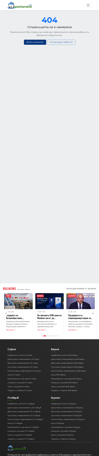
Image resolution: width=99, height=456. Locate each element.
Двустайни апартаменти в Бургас (66, 411)
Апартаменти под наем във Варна (66, 379)
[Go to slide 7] (55, 335)
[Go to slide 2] (44, 335)
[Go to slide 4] (49, 335)
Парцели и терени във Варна (64, 390)
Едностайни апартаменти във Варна (67, 359)
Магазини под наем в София (19, 383)
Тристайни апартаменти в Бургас (66, 415)
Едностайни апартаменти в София (23, 359)
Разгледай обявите (62, 42)
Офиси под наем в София (18, 386)
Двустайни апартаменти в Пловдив (23, 411)
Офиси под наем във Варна (63, 386)
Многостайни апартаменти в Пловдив (25, 419)
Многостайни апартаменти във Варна (68, 371)
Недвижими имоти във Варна (64, 355)
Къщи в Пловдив (14, 423)
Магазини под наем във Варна (64, 383)
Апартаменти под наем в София (21, 379)
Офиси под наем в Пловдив (19, 435)
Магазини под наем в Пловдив (20, 431)
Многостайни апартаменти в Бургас (68, 419)
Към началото (36, 42)
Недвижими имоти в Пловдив (20, 404)
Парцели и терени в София (19, 390)
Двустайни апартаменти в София (22, 363)
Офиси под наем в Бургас (62, 435)
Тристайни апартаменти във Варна (67, 367)
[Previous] (6, 313)
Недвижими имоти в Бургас (63, 404)
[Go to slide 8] (57, 335)
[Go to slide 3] (47, 335)
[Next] (93, 313)
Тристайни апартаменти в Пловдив (23, 415)
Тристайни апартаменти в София (22, 367)
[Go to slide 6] (53, 335)
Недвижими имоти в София (19, 355)
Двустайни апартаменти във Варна (67, 363)
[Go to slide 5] (51, 335)
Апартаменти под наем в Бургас (66, 427)
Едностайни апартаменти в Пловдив (24, 408)
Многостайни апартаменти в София (24, 371)
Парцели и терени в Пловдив (20, 439)
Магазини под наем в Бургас (63, 431)
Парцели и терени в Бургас (63, 439)
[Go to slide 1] (41, 335)
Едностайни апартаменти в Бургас (67, 408)
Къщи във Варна (58, 375)
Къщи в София (13, 375)
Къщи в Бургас (57, 423)
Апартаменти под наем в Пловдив (23, 427)
